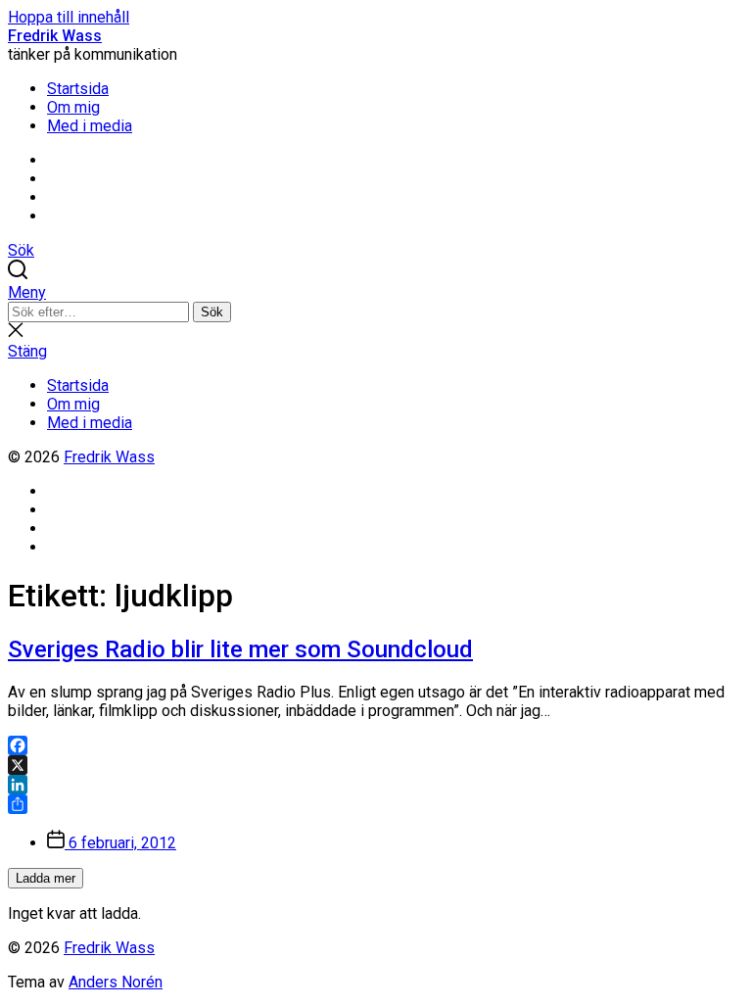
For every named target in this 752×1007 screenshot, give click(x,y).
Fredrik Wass (55, 35)
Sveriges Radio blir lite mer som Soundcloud (240, 649)
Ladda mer (45, 878)
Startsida (78, 88)
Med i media (89, 126)
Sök (212, 312)
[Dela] (376, 804)
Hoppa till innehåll (68, 17)
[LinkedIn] (376, 784)
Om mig (73, 107)
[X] (376, 765)
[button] (376, 292)
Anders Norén (116, 982)
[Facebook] (376, 745)
